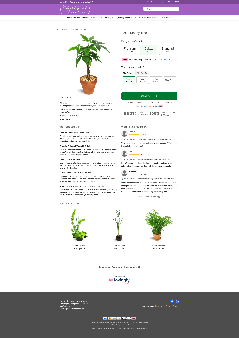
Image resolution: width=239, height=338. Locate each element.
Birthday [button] (108, 17)
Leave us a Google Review (167, 306)
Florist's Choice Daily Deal (147, 178)
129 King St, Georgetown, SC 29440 (74, 303)
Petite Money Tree (144, 139)
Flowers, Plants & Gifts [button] (148, 17)
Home (57, 29)
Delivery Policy (142, 328)
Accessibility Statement (126, 328)
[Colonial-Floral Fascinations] (78, 9)
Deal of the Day (73, 17)
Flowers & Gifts (67, 29)
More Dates (169, 80)
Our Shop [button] (166, 17)
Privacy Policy (111, 328)
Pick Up (144, 73)
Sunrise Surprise (144, 159)
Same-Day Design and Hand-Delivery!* (76, 1)
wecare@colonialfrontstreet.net (72, 308)
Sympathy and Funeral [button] (125, 17)
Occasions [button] (95, 17)
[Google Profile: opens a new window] (177, 301)
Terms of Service (97, 328)
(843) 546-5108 (66, 306)
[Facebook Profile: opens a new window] (172, 301)
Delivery (130, 73)
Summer (85, 17)
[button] (232, 327)
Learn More (165, 59)
